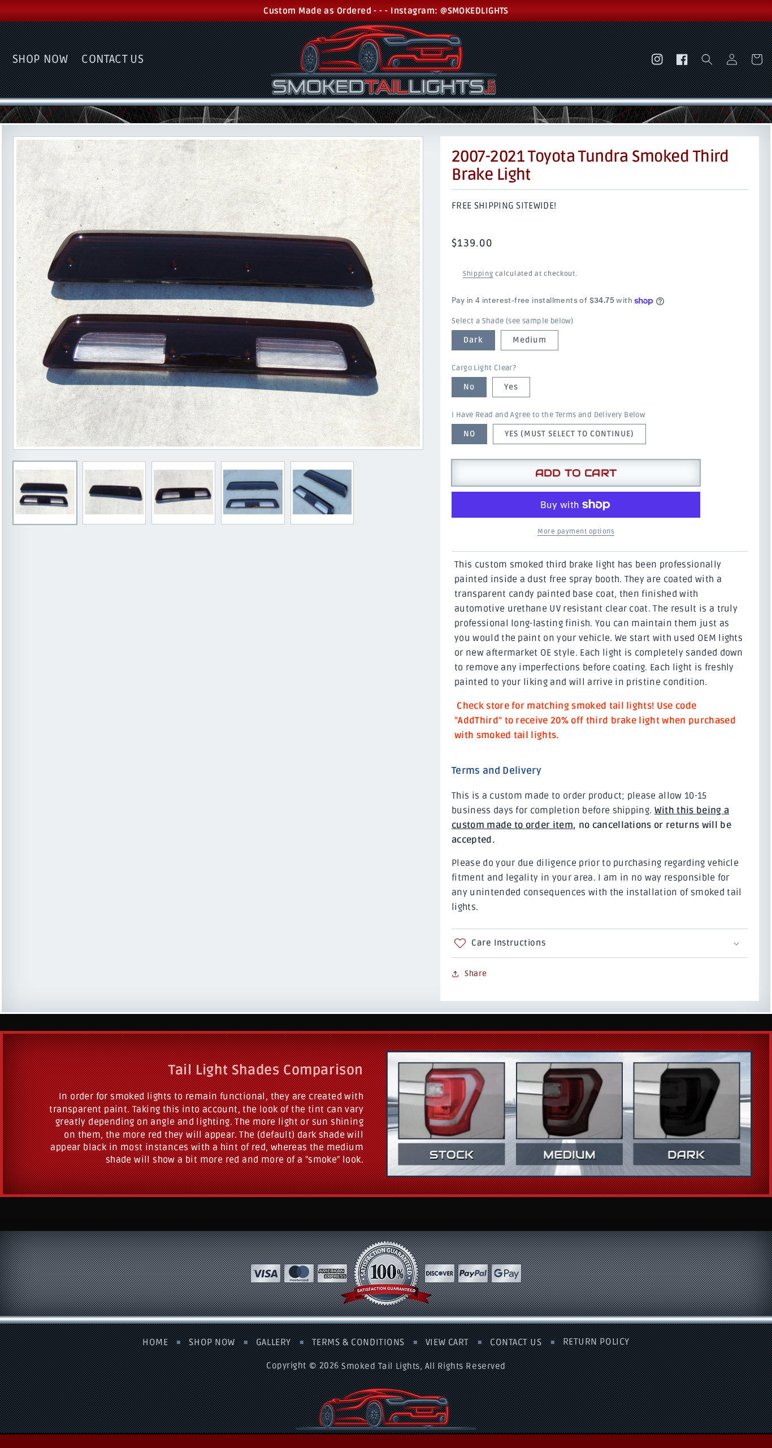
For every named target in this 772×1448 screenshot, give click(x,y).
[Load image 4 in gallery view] (253, 493)
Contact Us (516, 1343)
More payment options (575, 531)
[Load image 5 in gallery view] (322, 493)
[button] (707, 59)
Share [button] (476, 973)
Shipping (478, 274)
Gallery (273, 1343)
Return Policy (596, 1342)
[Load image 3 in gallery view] (183, 493)
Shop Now (212, 1343)
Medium (530, 340)
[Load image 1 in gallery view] (45, 493)
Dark (473, 340)
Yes (511, 387)
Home (155, 1343)
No (469, 387)
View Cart (447, 1343)
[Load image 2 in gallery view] (114, 493)
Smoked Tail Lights (380, 1365)
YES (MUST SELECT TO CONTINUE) (569, 434)
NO (469, 434)
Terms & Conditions (358, 1343)
